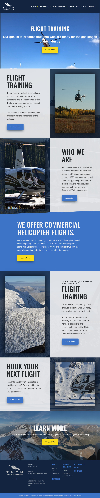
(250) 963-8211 (33, 466)
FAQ (53, 471)
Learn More (50, 50)
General (65, 470)
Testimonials (55, 473)
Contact (92, 7)
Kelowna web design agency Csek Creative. (70, 495)
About (34, 7)
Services (44, 7)
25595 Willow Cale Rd (36, 481)
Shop (83, 7)
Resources (74, 7)
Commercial (66, 473)
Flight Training (58, 7)
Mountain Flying (67, 476)
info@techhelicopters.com (37, 473)
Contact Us (15, 399)
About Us (69, 198)
